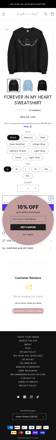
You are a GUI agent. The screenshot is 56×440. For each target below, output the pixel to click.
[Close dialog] (50, 198)
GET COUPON (28, 227)
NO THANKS (28, 234)
